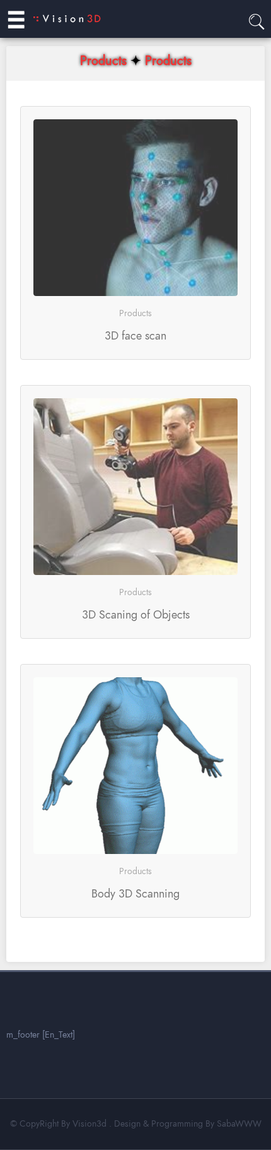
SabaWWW (239, 1124)
